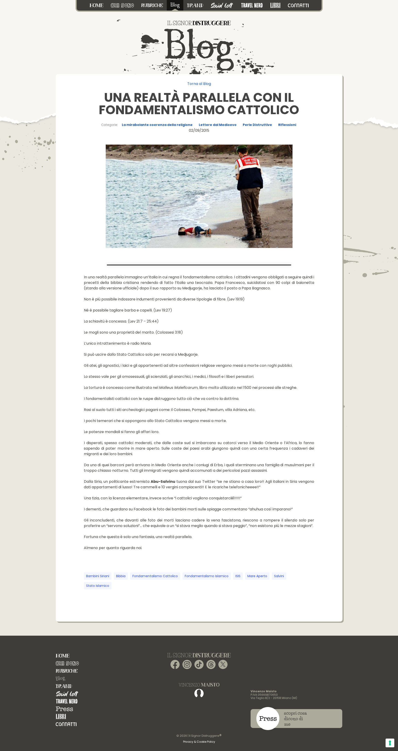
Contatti (66, 724)
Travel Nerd (67, 701)
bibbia (121, 576)
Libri (61, 716)
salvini (279, 576)
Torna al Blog (199, 83)
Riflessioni (287, 124)
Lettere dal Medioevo (218, 124)
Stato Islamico (97, 585)
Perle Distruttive (257, 124)
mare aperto (257, 576)
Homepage (63, 656)
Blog (60, 678)
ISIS (237, 576)
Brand (64, 686)
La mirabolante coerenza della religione (157, 124)
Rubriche (67, 671)
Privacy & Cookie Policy (199, 742)
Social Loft (67, 694)
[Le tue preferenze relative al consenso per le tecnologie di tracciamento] (390, 743)
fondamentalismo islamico (206, 576)
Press (64, 709)
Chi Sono (67, 663)
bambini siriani (97, 576)
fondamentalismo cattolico (155, 576)
